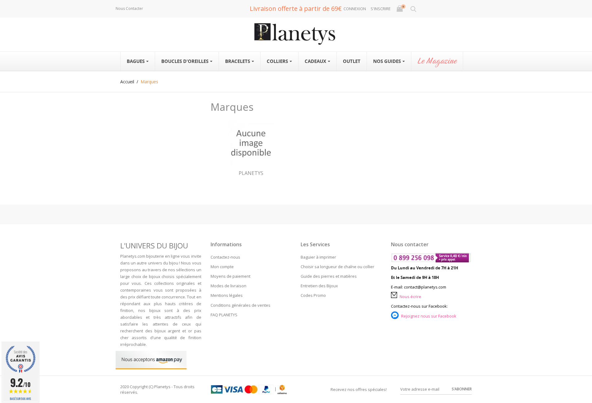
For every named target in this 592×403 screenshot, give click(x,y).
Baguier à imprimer (318, 257)
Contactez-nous (225, 257)
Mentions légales (227, 295)
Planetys (251, 173)
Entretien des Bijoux (319, 286)
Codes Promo (313, 295)
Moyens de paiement (230, 276)
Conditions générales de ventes (240, 305)
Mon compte (222, 266)
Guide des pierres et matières (329, 276)
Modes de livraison (228, 286)
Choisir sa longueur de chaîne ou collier (337, 266)
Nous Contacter (129, 8)
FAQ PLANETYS (224, 315)
